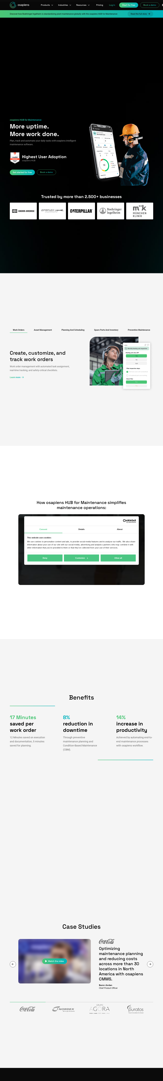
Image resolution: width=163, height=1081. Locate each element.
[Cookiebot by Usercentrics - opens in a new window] (125, 521)
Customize (80, 558)
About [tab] (120, 529)
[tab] (18, 330)
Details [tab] (81, 529)
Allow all (118, 558)
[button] (47, 5)
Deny (45, 558)
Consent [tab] (43, 529)
